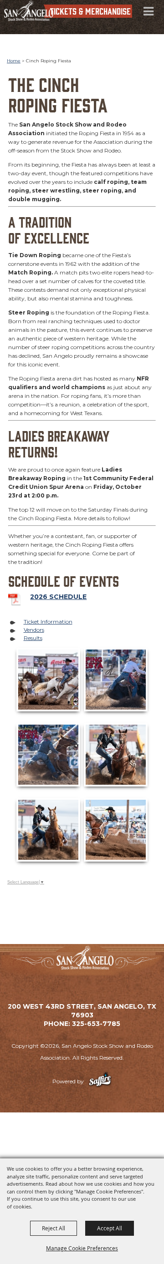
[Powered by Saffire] (100, 1081)
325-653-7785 (96, 1024)
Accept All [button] (109, 1228)
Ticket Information (48, 621)
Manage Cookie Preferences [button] (82, 1248)
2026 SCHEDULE (58, 597)
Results (33, 638)
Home (13, 60)
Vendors (34, 629)
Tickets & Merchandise (90, 10)
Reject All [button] (53, 1228)
